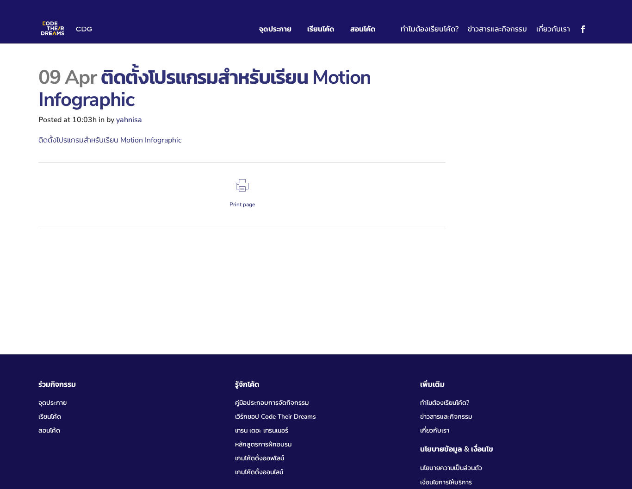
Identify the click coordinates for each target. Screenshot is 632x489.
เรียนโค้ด (49, 416)
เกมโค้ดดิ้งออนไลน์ (259, 472)
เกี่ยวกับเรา (553, 29)
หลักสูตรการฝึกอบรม (263, 444)
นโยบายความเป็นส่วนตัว (451, 468)
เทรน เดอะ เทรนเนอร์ (261, 430)
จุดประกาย (52, 402)
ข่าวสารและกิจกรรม (497, 29)
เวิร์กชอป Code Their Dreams (275, 416)
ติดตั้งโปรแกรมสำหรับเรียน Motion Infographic (110, 140)
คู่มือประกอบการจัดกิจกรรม (272, 402)
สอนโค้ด (49, 430)
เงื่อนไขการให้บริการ (446, 482)
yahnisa (129, 120)
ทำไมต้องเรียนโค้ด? (430, 29)
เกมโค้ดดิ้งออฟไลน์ (259, 458)
